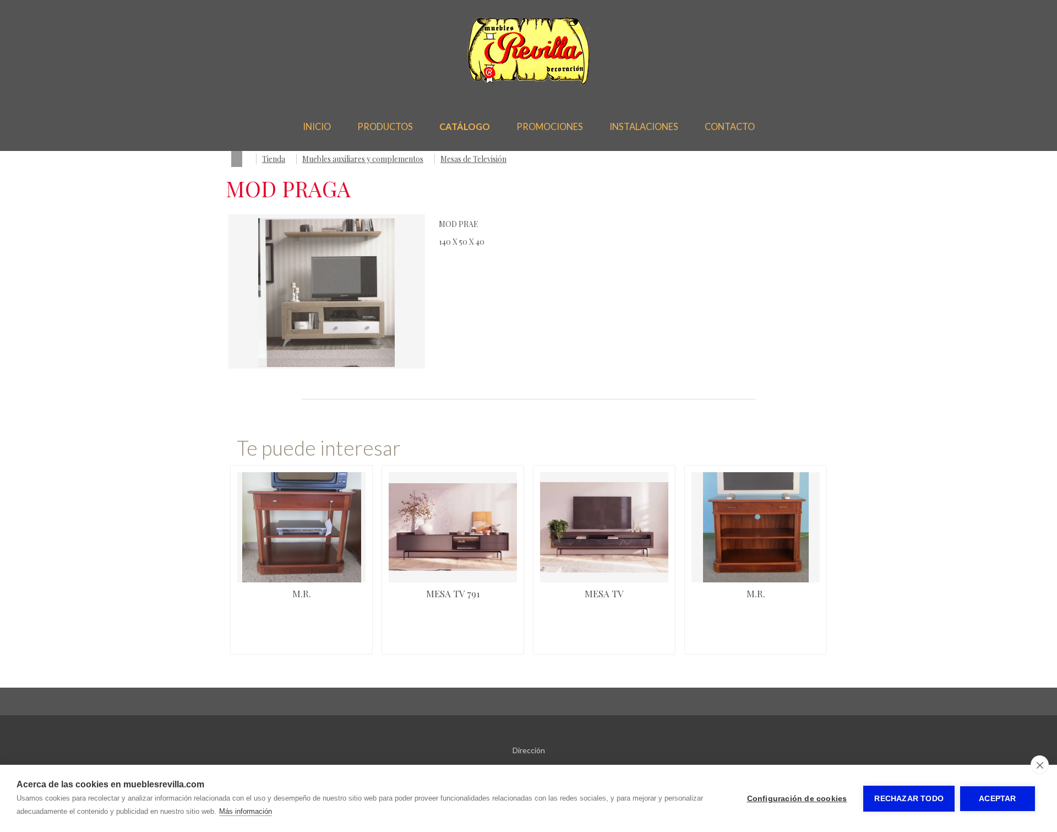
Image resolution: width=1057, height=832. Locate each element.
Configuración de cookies (797, 799)
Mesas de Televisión (473, 159)
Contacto (730, 126)
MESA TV (604, 593)
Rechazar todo (909, 799)
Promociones (549, 126)
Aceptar (997, 799)
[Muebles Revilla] (529, 82)
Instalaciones (643, 126)
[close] (1040, 764)
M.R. (301, 593)
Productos (385, 126)
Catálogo (464, 126)
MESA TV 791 (453, 593)
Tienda (273, 159)
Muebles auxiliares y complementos (362, 159)
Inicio (317, 126)
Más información (245, 811)
